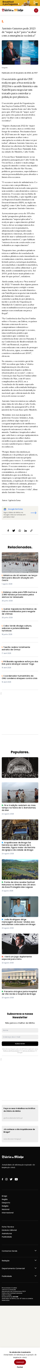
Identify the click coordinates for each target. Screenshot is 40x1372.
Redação (5, 1260)
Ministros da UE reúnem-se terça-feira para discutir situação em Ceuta (19, 555)
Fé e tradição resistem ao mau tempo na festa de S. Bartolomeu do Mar (19, 784)
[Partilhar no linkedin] (25, 531)
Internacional (7, 1212)
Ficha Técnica (8, 1227)
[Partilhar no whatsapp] (20, 531)
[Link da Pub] (20, 3)
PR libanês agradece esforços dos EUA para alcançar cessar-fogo (19, 663)
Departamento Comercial (13, 1268)
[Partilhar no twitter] (13, 531)
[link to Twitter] (11, 1179)
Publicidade (7, 1237)
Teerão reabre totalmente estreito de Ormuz (19, 648)
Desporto (6, 1202)
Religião (5, 1206)
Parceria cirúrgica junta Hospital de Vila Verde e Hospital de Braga (19, 971)
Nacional (5, 1209)
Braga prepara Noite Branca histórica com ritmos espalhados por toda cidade (19, 761)
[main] (20, 581)
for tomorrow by (10, 1297)
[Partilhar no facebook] (8, 531)
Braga (4, 1196)
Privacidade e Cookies (9, 1288)
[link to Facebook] (2, 1179)
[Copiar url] (31, 531)
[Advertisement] (20, 712)
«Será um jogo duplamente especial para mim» (18, 936)
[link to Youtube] (16, 1179)
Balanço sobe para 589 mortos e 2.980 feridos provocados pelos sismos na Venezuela (19, 595)
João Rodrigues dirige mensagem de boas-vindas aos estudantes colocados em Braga (18, 900)
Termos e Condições (9, 1290)
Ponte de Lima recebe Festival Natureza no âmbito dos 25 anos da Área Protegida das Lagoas (19, 863)
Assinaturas (7, 1233)
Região (5, 1199)
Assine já (20, 1362)
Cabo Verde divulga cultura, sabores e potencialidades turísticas (19, 627)
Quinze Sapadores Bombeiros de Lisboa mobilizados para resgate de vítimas (20, 610)
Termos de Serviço (28, 1051)
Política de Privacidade (11, 1051)
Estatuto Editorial (9, 1230)
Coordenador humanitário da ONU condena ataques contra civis (17, 677)
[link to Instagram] (6, 1179)
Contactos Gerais (9, 1251)
